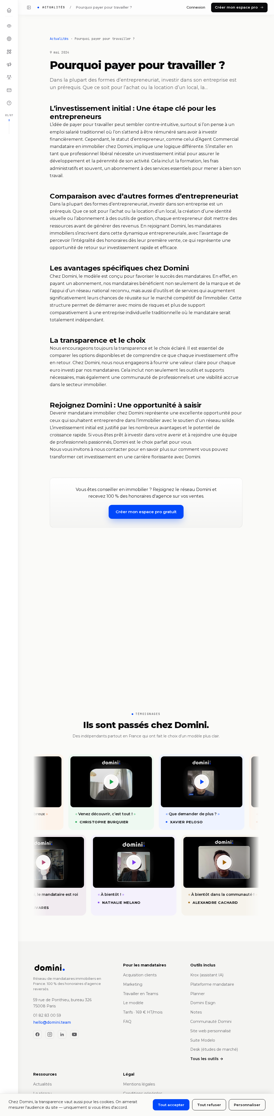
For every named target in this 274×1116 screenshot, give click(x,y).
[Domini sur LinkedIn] (62, 1034)
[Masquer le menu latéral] (29, 7)
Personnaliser (247, 1105)
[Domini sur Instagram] (49, 1034)
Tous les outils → (206, 1058)
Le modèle (133, 1002)
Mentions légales (139, 1084)
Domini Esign (202, 1002)
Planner (197, 993)
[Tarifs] (9, 90)
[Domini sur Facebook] (37, 1034)
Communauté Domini (210, 1021)
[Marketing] (9, 64)
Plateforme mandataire (212, 984)
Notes (196, 1012)
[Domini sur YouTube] (74, 1034)
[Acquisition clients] (9, 39)
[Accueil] (9, 10)
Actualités (59, 39)
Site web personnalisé (210, 1031)
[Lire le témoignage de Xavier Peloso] (194, 781)
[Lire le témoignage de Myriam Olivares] (50, 862)
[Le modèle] (9, 26)
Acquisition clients (140, 975)
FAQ (127, 1021)
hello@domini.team (52, 1022)
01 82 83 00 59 (47, 1015)
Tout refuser (209, 1105)
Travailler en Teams (140, 993)
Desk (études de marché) (214, 1049)
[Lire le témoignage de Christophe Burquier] (104, 781)
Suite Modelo (202, 1040)
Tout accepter (171, 1105)
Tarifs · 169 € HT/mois (142, 1012)
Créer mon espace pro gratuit (146, 511)
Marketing (132, 984)
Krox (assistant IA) (206, 975)
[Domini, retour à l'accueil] (73, 967)
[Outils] (9, 52)
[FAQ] (9, 103)
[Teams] (9, 77)
